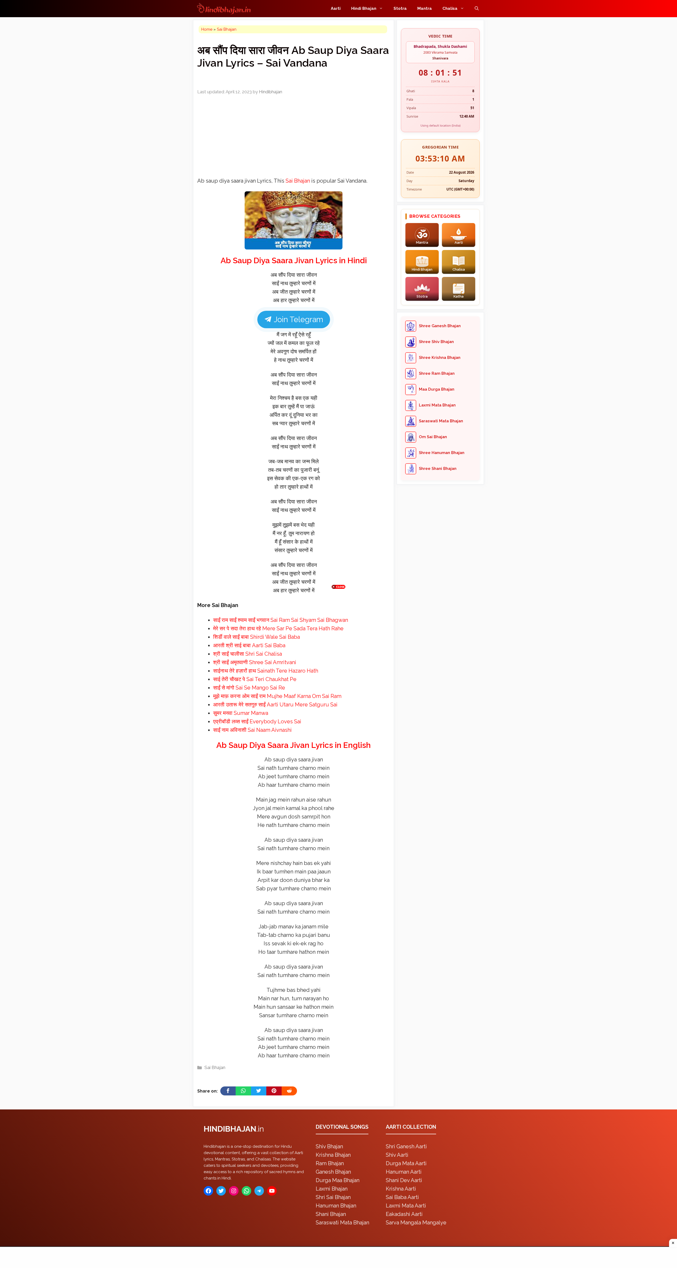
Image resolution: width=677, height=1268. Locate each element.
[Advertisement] (338, 633)
